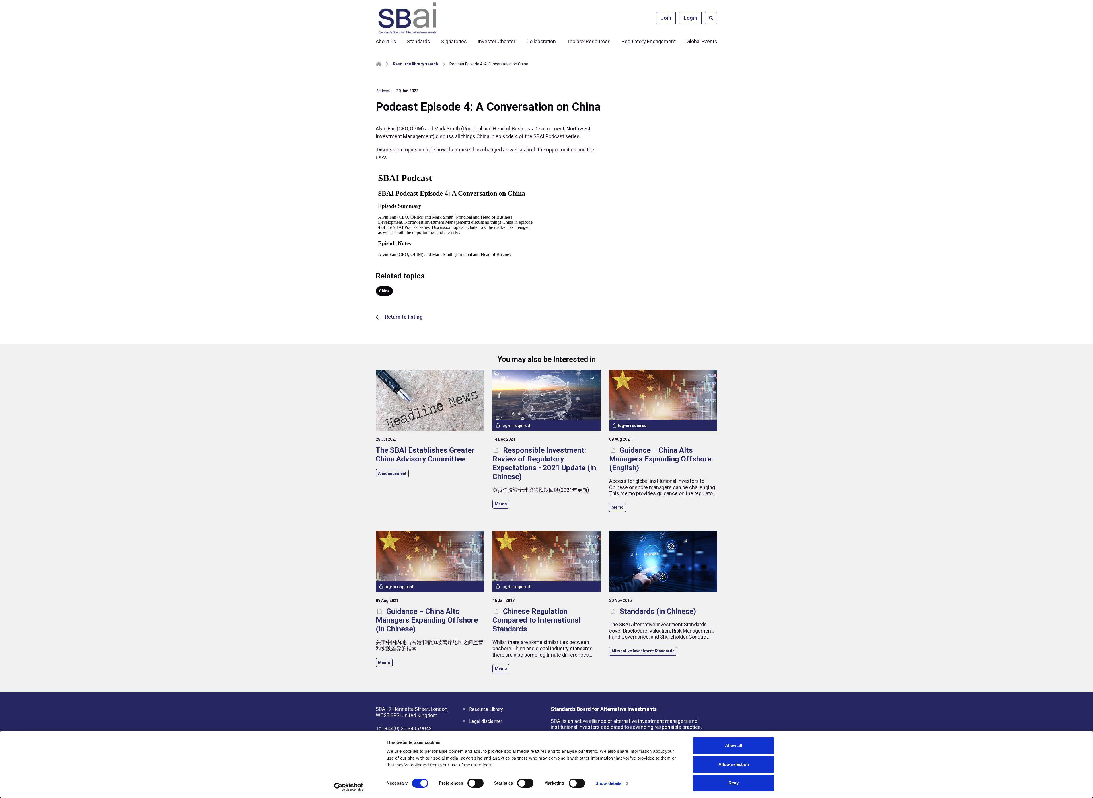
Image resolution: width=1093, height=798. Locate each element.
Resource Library (486, 709)
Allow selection (733, 764)
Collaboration (541, 41)
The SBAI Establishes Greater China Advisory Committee (425, 454)
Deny (733, 782)
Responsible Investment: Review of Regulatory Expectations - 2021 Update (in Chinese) (544, 463)
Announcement (392, 473)
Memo (501, 504)
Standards (418, 41)
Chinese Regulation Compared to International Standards (536, 620)
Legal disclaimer (485, 721)
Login (690, 18)
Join (666, 18)
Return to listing (404, 317)
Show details (608, 783)
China (384, 291)
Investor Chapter (496, 41)
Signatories (454, 41)
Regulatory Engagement (649, 41)
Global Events (702, 41)
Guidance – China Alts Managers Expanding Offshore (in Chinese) (427, 620)
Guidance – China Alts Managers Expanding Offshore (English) (660, 459)
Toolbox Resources (589, 41)
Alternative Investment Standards (643, 651)
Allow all (733, 745)
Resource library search (415, 64)
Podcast (383, 91)
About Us (386, 41)
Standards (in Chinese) (657, 611)
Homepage (378, 64)
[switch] (475, 783)
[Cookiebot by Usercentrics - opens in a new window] (349, 787)
